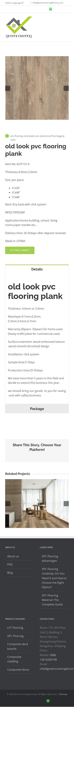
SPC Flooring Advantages (50, 558)
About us (13, 556)
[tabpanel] (37, 339)
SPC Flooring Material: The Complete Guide (52, 600)
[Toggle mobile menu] (67, 18)
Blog (10, 573)
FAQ (9, 564)
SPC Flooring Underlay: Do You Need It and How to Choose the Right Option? (54, 578)
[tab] (37, 269)
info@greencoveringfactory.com (48, 2)
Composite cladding (14, 659)
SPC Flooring (15, 636)
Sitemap (63, 694)
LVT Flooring (15, 628)
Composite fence (18, 669)
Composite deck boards (17, 646)
